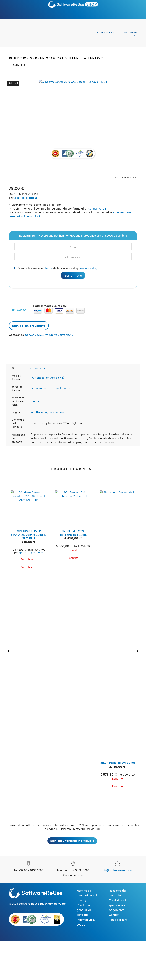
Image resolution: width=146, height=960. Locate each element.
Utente (34, 401)
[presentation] (9, 650)
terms (49, 268)
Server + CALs (34, 334)
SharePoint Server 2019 (117, 763)
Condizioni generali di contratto (84, 909)
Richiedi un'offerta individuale (72, 840)
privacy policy (88, 268)
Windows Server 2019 (59, 334)
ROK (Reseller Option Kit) (47, 377)
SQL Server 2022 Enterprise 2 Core (73, 532)
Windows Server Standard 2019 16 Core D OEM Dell (28, 534)
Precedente (107, 32)
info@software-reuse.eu (117, 870)
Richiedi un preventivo (29, 325)
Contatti (114, 914)
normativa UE (96, 208)
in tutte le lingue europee (47, 412)
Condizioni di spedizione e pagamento (117, 905)
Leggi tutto (31, 521)
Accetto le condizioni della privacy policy (58, 268)
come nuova (38, 368)
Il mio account (118, 919)
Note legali (84, 890)
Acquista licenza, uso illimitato (50, 388)
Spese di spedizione (25, 197)
